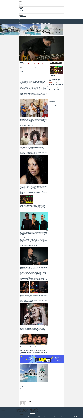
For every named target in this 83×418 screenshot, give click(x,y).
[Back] (19, 0)
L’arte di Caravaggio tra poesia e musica (56, 105)
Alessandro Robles (28, 401)
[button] (62, 22)
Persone (33, 23)
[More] (34, 78)
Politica (48, 23)
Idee (45, 23)
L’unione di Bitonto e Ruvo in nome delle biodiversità (42, 397)
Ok (76, 416)
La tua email (21, 15)
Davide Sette (50, 92)
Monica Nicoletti (51, 87)
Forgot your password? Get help (23, 10)
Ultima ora (23, 35)
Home (21, 35)
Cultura (41, 23)
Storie (37, 23)
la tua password (21, 7)
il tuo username (21, 4)
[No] (81, 416)
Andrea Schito (50, 82)
